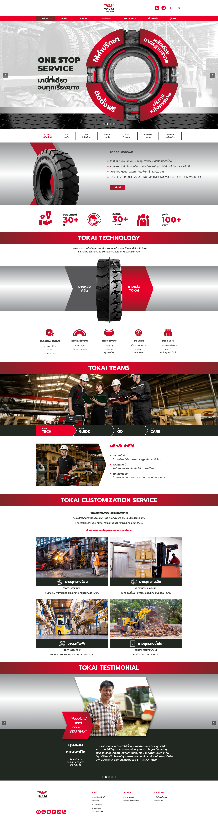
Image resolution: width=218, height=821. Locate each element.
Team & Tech (129, 18)
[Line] (43, 812)
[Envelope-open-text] (59, 812)
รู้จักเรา (173, 18)
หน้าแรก (45, 18)
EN (178, 8)
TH (171, 8)
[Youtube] (49, 812)
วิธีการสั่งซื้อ (152, 18)
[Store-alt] (54, 812)
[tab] (47, 136)
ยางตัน (64, 18)
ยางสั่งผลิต (106, 18)
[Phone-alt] (64, 812)
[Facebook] (38, 812)
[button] (5, 75)
